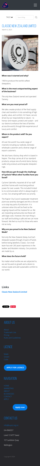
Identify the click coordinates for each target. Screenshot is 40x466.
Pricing (6, 335)
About (6, 329)
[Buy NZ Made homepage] (17, 5)
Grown (6, 356)
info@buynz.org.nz (11, 425)
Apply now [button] (20, 407)
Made (6, 354)
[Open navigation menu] (35, 5)
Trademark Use (10, 332)
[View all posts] (2, 17)
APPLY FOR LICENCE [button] (15, 367)
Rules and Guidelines (12, 337)
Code (6, 359)
